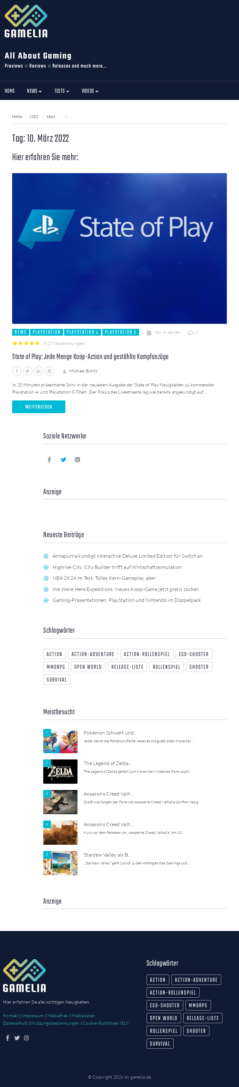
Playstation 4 (83, 332)
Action (55, 654)
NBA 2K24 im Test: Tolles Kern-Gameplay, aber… (106, 578)
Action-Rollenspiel (147, 654)
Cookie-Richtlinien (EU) (106, 1023)
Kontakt (11, 1015)
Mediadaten (83, 1015)
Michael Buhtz (83, 370)
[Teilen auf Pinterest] (49, 371)
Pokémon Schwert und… (110, 733)
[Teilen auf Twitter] (27, 371)
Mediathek (57, 1015)
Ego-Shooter (194, 654)
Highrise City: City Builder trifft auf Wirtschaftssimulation (117, 567)
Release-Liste (127, 667)
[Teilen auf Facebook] (16, 371)
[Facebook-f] (49, 459)
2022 (34, 117)
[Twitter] (63, 459)
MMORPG (56, 667)
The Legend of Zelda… (108, 763)
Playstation (47, 332)
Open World (88, 667)
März (51, 117)
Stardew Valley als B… (108, 855)
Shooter (199, 667)
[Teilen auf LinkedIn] (38, 371)
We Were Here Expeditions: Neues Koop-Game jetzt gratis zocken (126, 589)
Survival (57, 680)
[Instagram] (78, 459)
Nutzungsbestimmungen (55, 1023)
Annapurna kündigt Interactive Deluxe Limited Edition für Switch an (128, 556)
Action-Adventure (93, 654)
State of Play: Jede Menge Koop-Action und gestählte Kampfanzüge (90, 357)
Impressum (33, 1015)
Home (17, 117)
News (21, 332)
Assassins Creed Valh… (109, 794)
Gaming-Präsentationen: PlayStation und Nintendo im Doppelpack (127, 600)
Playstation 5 (121, 332)
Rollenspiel (166, 667)
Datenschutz (15, 1023)
